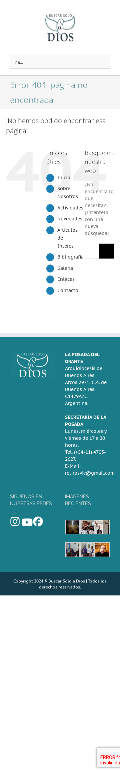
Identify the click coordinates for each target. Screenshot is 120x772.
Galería (65, 268)
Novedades (69, 219)
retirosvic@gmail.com (90, 473)
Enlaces (66, 279)
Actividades (70, 208)
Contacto (67, 290)
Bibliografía (70, 257)
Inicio (63, 178)
